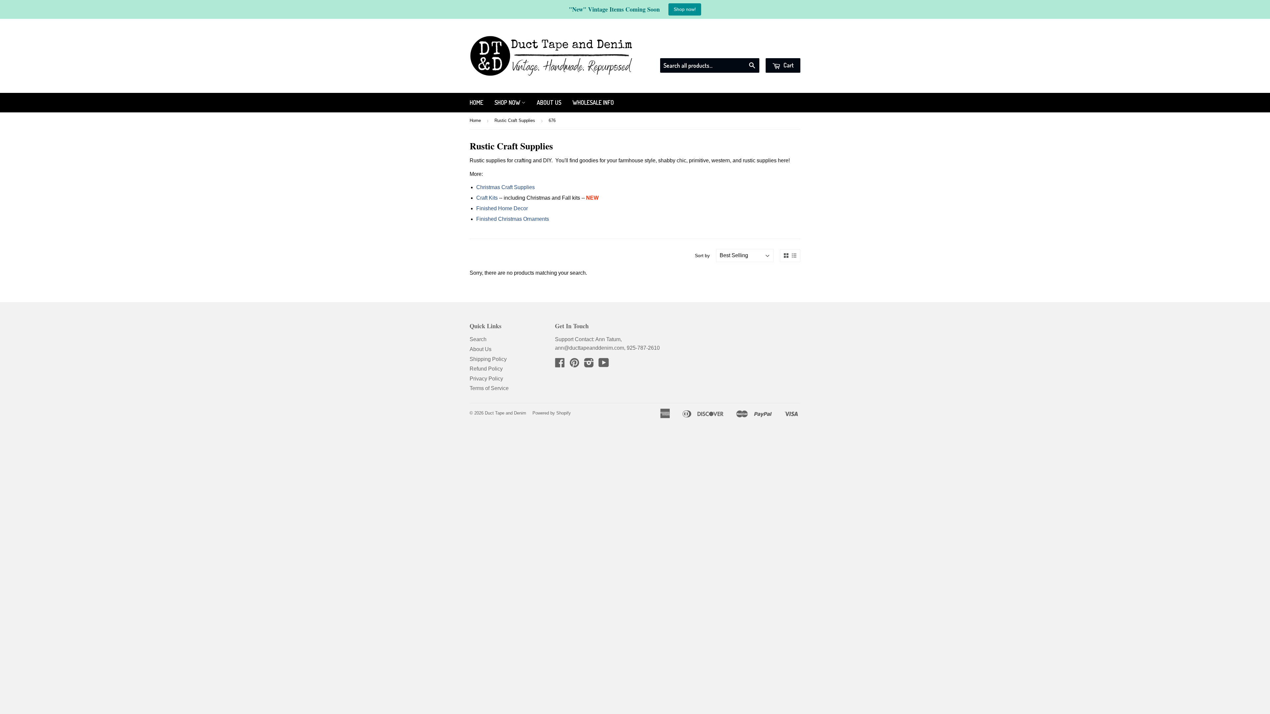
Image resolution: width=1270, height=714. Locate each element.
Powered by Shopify (551, 413)
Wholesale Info (593, 102)
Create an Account (779, 49)
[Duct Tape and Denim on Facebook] (560, 365)
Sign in (740, 49)
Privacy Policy (486, 378)
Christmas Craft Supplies (505, 187)
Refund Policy (486, 369)
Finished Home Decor (502, 208)
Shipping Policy (488, 359)
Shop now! (685, 9)
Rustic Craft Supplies (514, 120)
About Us (549, 102)
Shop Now (508, 102)
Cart (788, 65)
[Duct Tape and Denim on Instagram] (589, 365)
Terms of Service (489, 388)
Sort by (702, 255)
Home (476, 102)
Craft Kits (487, 198)
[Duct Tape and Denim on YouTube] (604, 365)
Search (478, 339)
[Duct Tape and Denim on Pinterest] (574, 365)
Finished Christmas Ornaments (512, 219)
